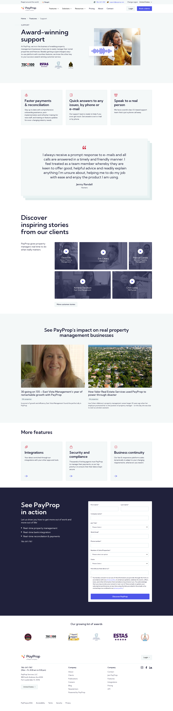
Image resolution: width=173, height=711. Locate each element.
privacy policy (110, 580)
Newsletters (73, 689)
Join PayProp (113, 675)
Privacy (68, 703)
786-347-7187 (26, 541)
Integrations (112, 682)
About (100, 8)
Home (23, 18)
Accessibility (40, 703)
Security (59, 703)
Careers (71, 682)
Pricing (92, 8)
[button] (145, 2)
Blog (70, 686)
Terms (50, 703)
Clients (71, 675)
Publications (73, 679)
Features (33, 18)
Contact (110, 8)
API (109, 689)
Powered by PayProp (76, 692)
